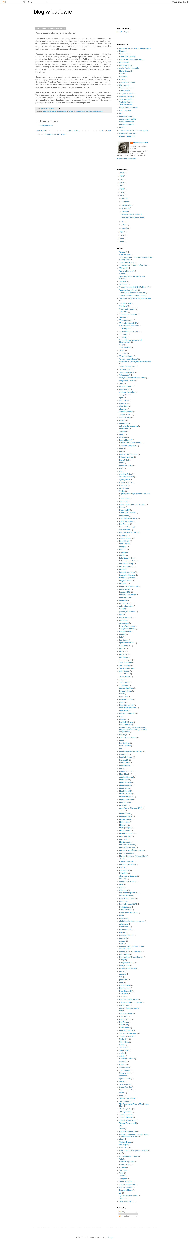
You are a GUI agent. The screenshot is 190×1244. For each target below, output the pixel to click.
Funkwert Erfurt (125, 598)
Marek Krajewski (125, 794)
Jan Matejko (124, 657)
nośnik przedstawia (126, 122)
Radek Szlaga (124, 985)
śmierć (121, 1093)
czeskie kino (124, 488)
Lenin (121, 740)
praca (121, 971)
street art (122, 1076)
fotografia (122, 569)
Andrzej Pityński (125, 415)
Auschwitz (123, 437)
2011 (122, 232)
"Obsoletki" (123, 312)
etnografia (123, 547)
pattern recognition (126, 125)
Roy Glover (123, 1022)
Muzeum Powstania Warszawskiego (55, 111)
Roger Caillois (124, 1019)
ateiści (121, 434)
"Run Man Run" (125, 348)
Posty (122, 1212)
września (125, 208)
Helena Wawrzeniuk (127, 626)
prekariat (122, 974)
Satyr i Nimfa (124, 1042)
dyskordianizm (124, 530)
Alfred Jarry (123, 403)
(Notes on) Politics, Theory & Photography (135, 48)
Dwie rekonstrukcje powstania (132, 217)
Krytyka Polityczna (126, 722)
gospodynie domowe (127, 612)
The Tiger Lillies (125, 1112)
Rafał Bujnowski (125, 991)
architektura (123, 429)
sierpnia (125, 211)
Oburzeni (122, 879)
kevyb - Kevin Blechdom (128, 108)
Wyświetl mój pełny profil (126, 159)
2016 (122, 183)
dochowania (124, 516)
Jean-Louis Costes (126, 668)
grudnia (125, 198)
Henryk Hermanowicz (127, 629)
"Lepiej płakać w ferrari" (128, 290)
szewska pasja (124, 1084)
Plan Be (122, 932)
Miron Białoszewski (126, 834)
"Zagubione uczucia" (127, 381)
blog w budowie (53, 12)
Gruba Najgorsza (125, 65)
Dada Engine (124, 499)
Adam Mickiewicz (125, 386)
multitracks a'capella (127, 845)
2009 (122, 239)
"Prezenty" (123, 334)
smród (121, 1053)
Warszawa (123, 1148)
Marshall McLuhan (126, 797)
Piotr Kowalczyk (125, 930)
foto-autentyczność (126, 567)
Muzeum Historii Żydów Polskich (131, 850)
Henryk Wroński (125, 632)
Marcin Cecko (124, 780)
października (127, 205)
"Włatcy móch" (124, 375)
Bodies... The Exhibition (128, 454)
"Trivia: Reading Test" (127, 367)
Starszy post (106, 131)
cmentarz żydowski (126, 477)
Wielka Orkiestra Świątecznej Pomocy (133, 1151)
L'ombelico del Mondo (127, 737)
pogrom (122, 941)
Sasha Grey (123, 1039)
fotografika (123, 583)
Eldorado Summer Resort (129, 533)
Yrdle (121, 1173)
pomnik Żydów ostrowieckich (130, 951)
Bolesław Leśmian (126, 457)
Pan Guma (123, 901)
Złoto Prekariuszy (125, 105)
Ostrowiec (123, 890)
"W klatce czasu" (125, 369)
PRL (121, 977)
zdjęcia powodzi (125, 1187)
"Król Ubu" (123, 284)
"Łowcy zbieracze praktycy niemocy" (133, 296)
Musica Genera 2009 (127, 848)
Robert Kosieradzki (126, 1014)
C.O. (121, 471)
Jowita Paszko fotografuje (129, 68)
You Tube (123, 1170)
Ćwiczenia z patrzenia (127, 133)
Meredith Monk (125, 814)
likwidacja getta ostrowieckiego (131, 751)
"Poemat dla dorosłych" (128, 323)
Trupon (122, 1129)
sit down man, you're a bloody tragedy (133, 130)
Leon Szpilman (125, 746)
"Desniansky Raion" (126, 262)
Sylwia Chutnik (125, 1079)
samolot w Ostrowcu (127, 1036)
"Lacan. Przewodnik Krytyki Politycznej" (134, 287)
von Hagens (124, 1145)
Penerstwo (123, 918)
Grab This (120, 32)
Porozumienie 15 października (130, 957)
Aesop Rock (124, 395)
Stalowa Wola (124, 1067)
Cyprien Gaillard (125, 483)
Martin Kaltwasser (126, 800)
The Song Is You (125, 1109)
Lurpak (122, 768)
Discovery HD (124, 510)
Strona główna (73, 131)
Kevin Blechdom (125, 691)
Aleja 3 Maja (124, 401)
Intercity (122, 649)
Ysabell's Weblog (125, 102)
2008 (122, 242)
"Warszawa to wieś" (126, 372)
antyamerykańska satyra (128, 426)
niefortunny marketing (127, 865)
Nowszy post (41, 131)
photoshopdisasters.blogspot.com (132, 921)
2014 (122, 189)
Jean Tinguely (124, 665)
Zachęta (122, 1176)
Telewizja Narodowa (127, 1098)
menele (122, 811)
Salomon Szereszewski (128, 1033)
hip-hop (122, 634)
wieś (121, 1153)
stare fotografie (125, 1070)
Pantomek (123, 77)
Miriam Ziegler (124, 831)
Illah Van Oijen (124, 646)
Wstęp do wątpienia (126, 94)
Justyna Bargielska (126, 688)
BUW (121, 468)
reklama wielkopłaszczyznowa (130, 1002)
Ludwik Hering (124, 766)
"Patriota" (122, 317)
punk (121, 982)
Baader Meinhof (125, 440)
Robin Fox (123, 1016)
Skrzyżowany (124, 85)
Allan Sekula (124, 406)
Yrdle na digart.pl (125, 99)
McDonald (123, 805)
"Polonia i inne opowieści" (129, 326)
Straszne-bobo (124, 1073)
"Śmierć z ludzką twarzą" (128, 359)
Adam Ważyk (124, 389)
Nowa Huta (123, 873)
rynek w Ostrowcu (126, 1031)
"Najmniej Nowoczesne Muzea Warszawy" (135, 298)
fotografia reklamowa (127, 575)
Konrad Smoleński (126, 705)
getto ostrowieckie (126, 606)
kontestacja (123, 711)
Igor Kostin (123, 640)
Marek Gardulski (125, 785)
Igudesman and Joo (126, 643)
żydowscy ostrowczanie (128, 1196)
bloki (121, 451)
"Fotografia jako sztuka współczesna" (133, 265)
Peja (121, 915)
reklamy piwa (124, 1005)
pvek (121, 128)
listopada (125, 202)
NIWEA (122, 867)
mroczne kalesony (126, 116)
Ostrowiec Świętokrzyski (128, 893)
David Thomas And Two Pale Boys (132, 504)
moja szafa (123, 839)
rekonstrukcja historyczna (94, 111)
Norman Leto (124, 870)
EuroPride (123, 550)
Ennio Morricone (125, 538)
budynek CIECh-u (126, 466)
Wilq (121, 1159)
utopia (121, 1139)
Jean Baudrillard (125, 663)
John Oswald (124, 671)
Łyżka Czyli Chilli (125, 771)
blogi (121, 449)
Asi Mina (122, 432)
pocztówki (123, 938)
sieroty (121, 1045)
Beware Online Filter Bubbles (130, 443)
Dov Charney (124, 524)
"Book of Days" (124, 255)
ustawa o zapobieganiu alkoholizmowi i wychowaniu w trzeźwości (134, 1135)
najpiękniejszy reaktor (127, 119)
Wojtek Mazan (124, 1165)
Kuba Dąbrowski (125, 725)
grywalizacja (124, 623)
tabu (121, 1096)
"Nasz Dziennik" (125, 303)
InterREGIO (123, 654)
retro (121, 1011)
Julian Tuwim (124, 682)
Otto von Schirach (126, 896)
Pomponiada (124, 954)
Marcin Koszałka (125, 783)
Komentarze (125, 1216)
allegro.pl (122, 409)
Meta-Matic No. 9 (125, 816)
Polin (121, 944)
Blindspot (122, 51)
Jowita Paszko (124, 677)
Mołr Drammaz (124, 842)
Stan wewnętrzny (125, 88)
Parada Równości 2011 (128, 904)
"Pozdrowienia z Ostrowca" (129, 332)
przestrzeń (123, 980)
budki (121, 463)
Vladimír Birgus (125, 1142)
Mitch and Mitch (125, 836)
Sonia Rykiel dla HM (127, 1059)
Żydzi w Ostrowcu (126, 1201)
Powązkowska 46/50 (127, 963)
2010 (122, 235)
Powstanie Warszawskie (76, 111)
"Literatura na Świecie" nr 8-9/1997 (132, 293)
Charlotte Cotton (125, 474)
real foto (122, 997)
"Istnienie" (123, 281)
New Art (122, 74)
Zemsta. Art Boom (126, 1190)
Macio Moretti (124, 774)
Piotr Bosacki (124, 927)
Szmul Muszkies (125, 1087)
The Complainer (125, 1101)
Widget (126, 32)
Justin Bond (123, 685)
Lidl (120, 749)
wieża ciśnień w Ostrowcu (129, 1156)
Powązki (122, 960)
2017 (122, 179)
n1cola (121, 859)
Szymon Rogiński (126, 1090)
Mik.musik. (123, 825)
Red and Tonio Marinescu (129, 999)
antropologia (124, 423)
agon (121, 398)
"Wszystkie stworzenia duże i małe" (132, 378)
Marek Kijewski (125, 791)
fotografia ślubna (125, 581)
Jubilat (121, 680)
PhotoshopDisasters (127, 82)
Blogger (110, 1237)
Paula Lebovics (125, 907)
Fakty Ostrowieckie (126, 558)
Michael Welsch (125, 819)
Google (122, 609)
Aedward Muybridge (127, 392)
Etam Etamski (124, 544)
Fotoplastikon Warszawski (129, 586)
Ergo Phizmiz (124, 63)
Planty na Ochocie (126, 935)
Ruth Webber (124, 1028)
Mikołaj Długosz (125, 828)
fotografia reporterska (127, 578)
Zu (120, 1193)
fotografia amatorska (127, 572)
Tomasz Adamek (125, 1115)
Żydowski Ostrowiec (126, 136)
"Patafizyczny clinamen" (128, 314)
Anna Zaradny (124, 418)
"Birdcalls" (123, 252)
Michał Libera (124, 822)
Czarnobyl (123, 485)
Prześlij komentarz (46, 126)
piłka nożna (123, 924)
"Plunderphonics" (125, 320)
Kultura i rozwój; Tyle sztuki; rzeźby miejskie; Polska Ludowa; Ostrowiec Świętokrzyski (132, 730)
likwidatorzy (123, 754)
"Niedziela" (123, 306)
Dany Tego (123, 502)
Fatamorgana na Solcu (128, 561)
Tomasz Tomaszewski (127, 1123)
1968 (121, 384)
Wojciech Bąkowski (126, 1162)
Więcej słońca (124, 91)
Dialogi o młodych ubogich (131, 214)
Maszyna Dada (125, 802)
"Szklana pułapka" (126, 356)
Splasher (122, 1062)
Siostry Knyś (124, 1047)
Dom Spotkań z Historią (128, 518)
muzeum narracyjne (126, 853)
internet (122, 651)
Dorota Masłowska (126, 521)
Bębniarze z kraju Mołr (127, 446)
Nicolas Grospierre (126, 862)
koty (120, 716)
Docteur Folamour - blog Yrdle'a (131, 60)
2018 (122, 176)
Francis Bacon (124, 589)
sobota (121, 1056)
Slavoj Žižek (124, 1050)
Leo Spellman (124, 743)
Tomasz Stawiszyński (127, 1120)
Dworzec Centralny (126, 527)
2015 (122, 186)
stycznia (125, 228)
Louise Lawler (124, 763)
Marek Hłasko (124, 788)
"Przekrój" (123, 337)
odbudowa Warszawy (127, 881)
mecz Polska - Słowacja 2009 (130, 808)
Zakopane (123, 1179)
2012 (122, 196)
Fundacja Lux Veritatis (127, 595)
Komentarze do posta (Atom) (55, 134)
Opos (121, 887)
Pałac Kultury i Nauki (127, 899)
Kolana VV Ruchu (126, 699)
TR (120, 1126)
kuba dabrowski (125, 110)
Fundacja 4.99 (124, 592)
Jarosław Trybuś (125, 660)
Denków (122, 507)
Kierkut (122, 694)
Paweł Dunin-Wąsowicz (128, 913)
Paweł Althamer (125, 910)
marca (124, 222)
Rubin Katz (123, 1025)
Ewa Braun (123, 552)
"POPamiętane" (125, 329)
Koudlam (122, 719)
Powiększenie (124, 966)
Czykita (122, 491)
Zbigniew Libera (125, 1182)
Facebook (123, 555)
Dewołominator (125, 54)
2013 (122, 192)
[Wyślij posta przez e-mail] (59, 108)
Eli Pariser (123, 535)
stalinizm (122, 1065)
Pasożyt (122, 79)
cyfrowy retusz (124, 480)
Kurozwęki (123, 735)
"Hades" (122, 274)
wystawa (122, 1167)
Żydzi (121, 1199)
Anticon (122, 420)
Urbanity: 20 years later (128, 1132)
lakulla (121, 113)
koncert (122, 702)
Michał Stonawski (126, 71)
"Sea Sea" (123, 353)
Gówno (122, 615)
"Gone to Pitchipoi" (126, 271)
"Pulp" (121, 345)
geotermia (123, 600)
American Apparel (126, 412)
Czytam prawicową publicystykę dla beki (134, 494)
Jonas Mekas (124, 674)
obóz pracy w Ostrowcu (128, 876)
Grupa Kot (123, 620)
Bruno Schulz (124, 460)
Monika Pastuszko (140, 143)
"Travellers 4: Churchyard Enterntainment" (135, 362)
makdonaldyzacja (126, 777)
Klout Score (123, 697)
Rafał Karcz (123, 994)
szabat (121, 1081)
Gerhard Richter (125, 603)
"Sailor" (122, 351)
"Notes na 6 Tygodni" (127, 309)
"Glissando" (123, 268)
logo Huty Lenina (125, 757)
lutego (124, 225)
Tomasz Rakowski (126, 1117)
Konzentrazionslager (127, 714)
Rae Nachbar (124, 988)
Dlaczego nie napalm (127, 57)
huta (121, 637)
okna (121, 884)
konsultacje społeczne (127, 708)
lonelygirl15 (123, 760)
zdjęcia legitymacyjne (127, 1184)
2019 (122, 173)
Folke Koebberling (126, 564)
